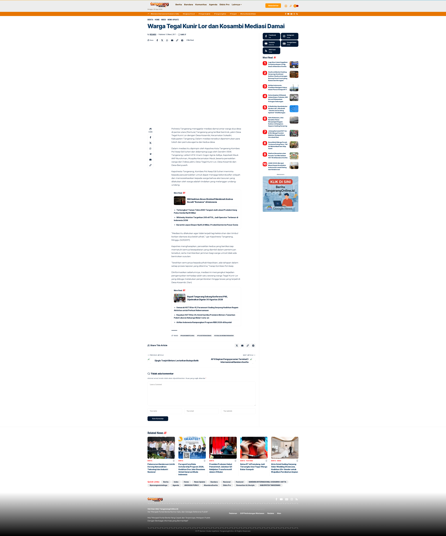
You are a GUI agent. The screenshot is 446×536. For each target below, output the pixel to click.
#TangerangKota (220, 14)
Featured (249, 461)
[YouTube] (288, 14)
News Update (173, 20)
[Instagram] (294, 14)
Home (157, 20)
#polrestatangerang (204, 335)
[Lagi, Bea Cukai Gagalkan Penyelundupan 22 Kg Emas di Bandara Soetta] (294, 64)
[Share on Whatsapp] (167, 40)
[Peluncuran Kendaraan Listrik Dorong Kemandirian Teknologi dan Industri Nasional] (161, 448)
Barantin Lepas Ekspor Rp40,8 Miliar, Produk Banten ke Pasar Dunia (207, 225)
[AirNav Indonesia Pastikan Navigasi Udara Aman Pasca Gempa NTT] (294, 87)
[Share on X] (162, 40)
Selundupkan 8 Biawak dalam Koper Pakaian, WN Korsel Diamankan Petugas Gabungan (278, 98)
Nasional (226, 482)
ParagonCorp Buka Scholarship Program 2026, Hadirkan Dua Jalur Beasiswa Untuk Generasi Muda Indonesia (191, 469)
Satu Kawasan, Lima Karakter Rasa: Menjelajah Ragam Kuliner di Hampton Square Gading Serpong (277, 122)
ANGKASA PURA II (191, 485)
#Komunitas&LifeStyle (248, 14)
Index (163, 20)
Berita (150, 20)
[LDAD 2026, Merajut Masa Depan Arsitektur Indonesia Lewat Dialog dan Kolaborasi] (294, 165)
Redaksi (153, 34)
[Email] (172, 40)
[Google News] (291, 14)
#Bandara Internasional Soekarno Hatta (165, 14)
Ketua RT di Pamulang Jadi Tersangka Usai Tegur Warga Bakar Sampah (253, 467)
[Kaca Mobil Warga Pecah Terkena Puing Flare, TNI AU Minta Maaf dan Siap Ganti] (294, 144)
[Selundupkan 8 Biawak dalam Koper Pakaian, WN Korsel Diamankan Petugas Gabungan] (294, 97)
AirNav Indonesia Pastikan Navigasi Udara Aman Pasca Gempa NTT (277, 87)
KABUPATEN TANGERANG (270, 485)
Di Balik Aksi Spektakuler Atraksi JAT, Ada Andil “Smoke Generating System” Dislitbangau (277, 109)
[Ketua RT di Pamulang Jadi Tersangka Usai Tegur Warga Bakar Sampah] (254, 448)
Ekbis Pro (227, 485)
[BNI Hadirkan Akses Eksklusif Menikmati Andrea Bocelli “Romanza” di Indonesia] (179, 200)
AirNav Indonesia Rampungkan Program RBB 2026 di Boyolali (204, 322)
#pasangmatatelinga (187, 335)
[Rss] (297, 14)
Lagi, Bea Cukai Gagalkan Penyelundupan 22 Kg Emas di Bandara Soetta (278, 64)
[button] (291, 6)
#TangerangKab (204, 14)
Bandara (214, 482)
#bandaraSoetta (211, 485)
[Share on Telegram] (150, 154)
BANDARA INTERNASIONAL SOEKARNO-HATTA (267, 482)
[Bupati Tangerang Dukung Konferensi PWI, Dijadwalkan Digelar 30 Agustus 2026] (179, 298)
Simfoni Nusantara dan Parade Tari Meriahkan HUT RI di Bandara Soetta (277, 155)
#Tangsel (233, 14)
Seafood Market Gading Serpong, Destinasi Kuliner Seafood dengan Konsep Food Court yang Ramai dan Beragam (277, 76)
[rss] (271, 50)
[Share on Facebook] (157, 40)
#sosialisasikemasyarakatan (224, 335)
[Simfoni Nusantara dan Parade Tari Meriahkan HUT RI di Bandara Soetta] (294, 155)
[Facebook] (286, 14)
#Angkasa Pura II (189, 14)
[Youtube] (271, 43)
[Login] (285, 6)
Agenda (176, 485)
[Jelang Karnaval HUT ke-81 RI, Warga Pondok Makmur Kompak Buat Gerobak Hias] (294, 133)
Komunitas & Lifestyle (245, 485)
